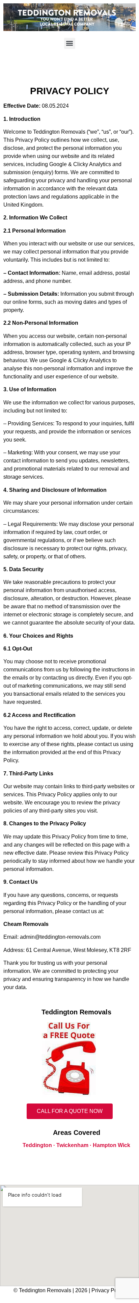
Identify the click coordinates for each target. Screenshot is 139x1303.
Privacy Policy (108, 1290)
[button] (69, 43)
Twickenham (72, 1145)
